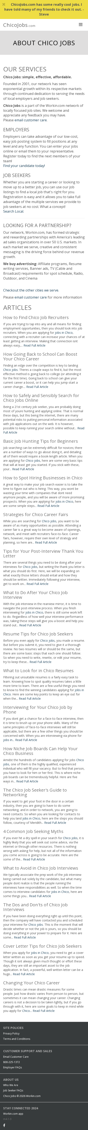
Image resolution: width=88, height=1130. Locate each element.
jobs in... (9, 740)
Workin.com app (13, 1113)
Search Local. (13, 211)
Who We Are (10, 1085)
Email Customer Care (16, 1057)
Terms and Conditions (16, 1039)
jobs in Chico (64, 333)
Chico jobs (10, 370)
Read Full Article (34, 345)
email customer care (31, 120)
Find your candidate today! (24, 165)
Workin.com (33, 1096)
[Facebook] (4, 1125)
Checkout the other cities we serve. (31, 290)
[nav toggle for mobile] (80, 24)
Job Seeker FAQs (13, 1090)
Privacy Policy (11, 1033)
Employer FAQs (12, 1067)
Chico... (27, 1011)
